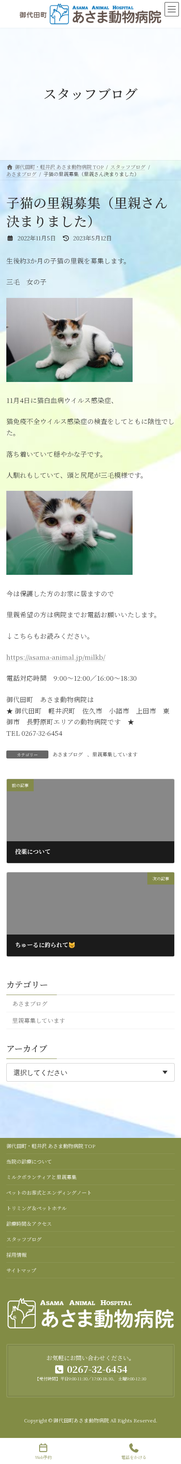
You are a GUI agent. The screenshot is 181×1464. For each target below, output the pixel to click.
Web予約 (43, 1457)
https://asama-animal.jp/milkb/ (55, 657)
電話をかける (133, 1457)
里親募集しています (115, 754)
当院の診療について (29, 1161)
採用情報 (16, 1254)
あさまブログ (68, 754)
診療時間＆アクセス (29, 1223)
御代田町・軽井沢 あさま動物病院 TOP (50, 1145)
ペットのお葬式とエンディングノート (49, 1192)
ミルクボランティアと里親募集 (41, 1176)
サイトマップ (21, 1270)
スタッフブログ (24, 1239)
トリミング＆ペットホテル (36, 1207)
